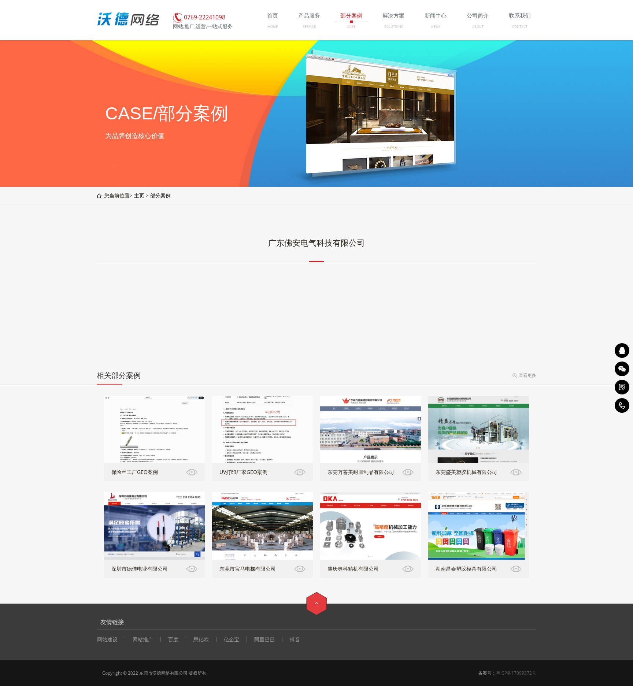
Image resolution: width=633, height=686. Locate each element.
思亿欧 (201, 639)
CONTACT (520, 26)
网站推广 (143, 639)
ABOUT (478, 26)
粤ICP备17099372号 (516, 673)
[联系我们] (622, 387)
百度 (173, 639)
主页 (139, 195)
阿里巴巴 (264, 639)
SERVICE (309, 26)
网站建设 (107, 639)
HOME (273, 26)
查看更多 (527, 375)
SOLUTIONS (393, 26)
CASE (351, 26)
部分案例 (160, 195)
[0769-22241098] (622, 405)
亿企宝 (231, 639)
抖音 (295, 639)
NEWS (435, 26)
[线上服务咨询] (622, 350)
